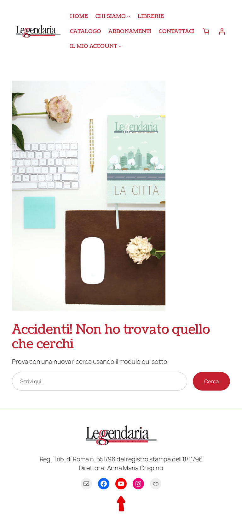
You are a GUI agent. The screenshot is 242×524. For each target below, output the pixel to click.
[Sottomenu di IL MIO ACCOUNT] (120, 46)
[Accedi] (221, 31)
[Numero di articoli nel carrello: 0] (206, 31)
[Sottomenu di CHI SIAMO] (128, 16)
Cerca (211, 381)
